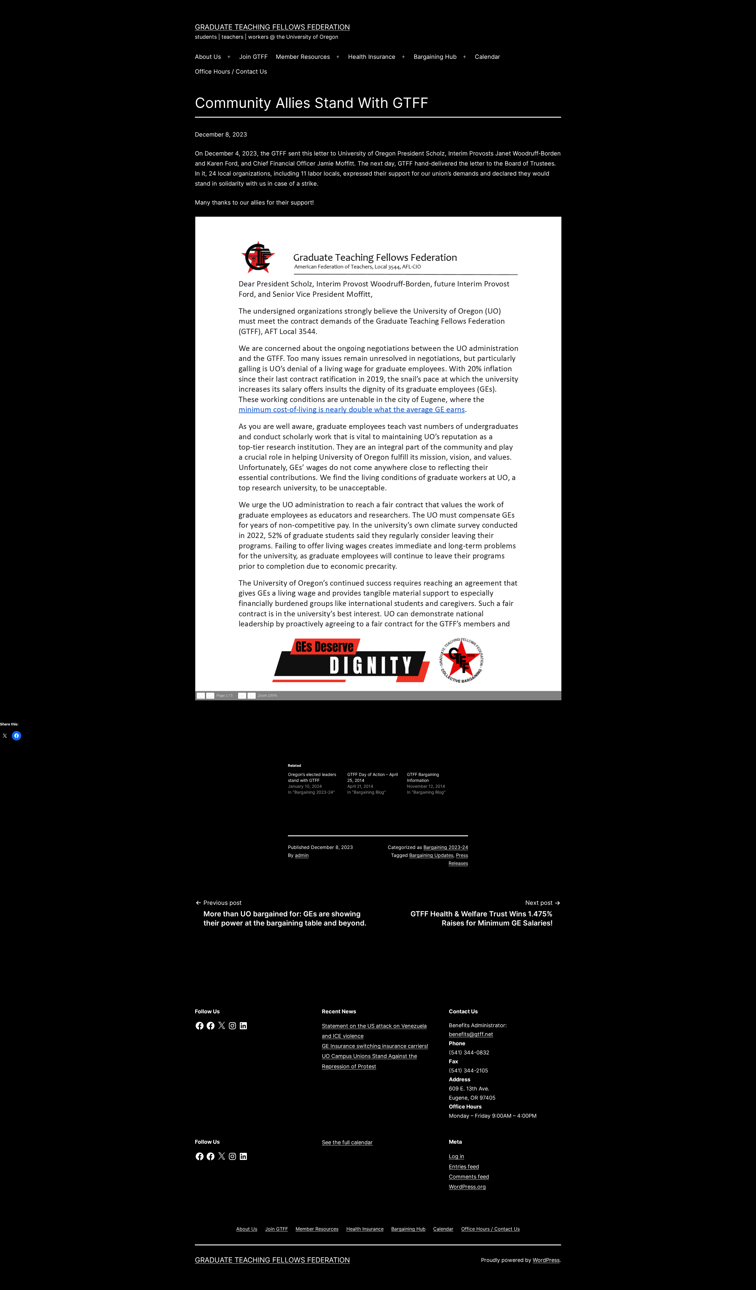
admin (302, 855)
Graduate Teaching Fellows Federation (272, 27)
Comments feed (469, 1177)
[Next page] (210, 695)
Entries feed (464, 1166)
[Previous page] (200, 695)
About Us (208, 56)
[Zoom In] (251, 695)
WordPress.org (467, 1187)
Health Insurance (371, 56)
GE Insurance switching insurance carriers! (375, 1046)
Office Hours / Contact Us (231, 71)
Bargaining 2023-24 (445, 847)
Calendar (487, 56)
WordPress (546, 1260)
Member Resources (303, 56)
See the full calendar (347, 1142)
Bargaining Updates (431, 855)
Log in (456, 1156)
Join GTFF (253, 56)
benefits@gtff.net (471, 1034)
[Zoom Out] (242, 695)
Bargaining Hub (435, 56)
